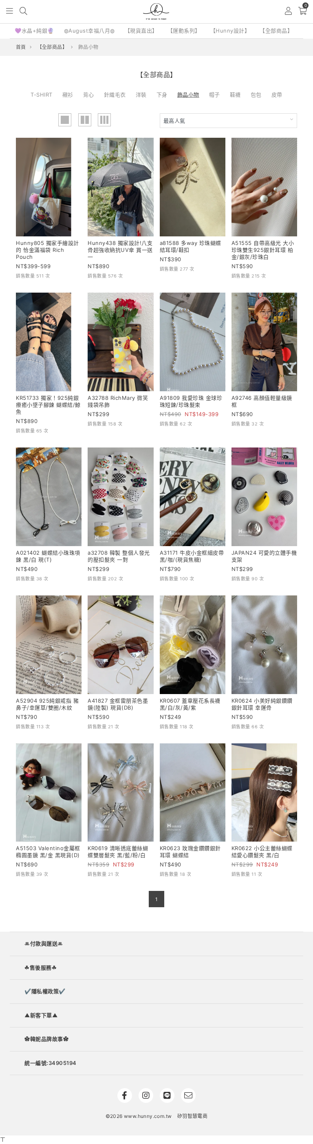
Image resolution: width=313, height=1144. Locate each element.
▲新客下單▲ (40, 1015)
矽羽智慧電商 (192, 1116)
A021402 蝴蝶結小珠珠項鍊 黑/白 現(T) (48, 556)
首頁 (21, 47)
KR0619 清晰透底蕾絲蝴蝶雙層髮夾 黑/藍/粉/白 (118, 851)
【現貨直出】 (141, 30)
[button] (10, 12)
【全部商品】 (276, 30)
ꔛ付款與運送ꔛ (43, 943)
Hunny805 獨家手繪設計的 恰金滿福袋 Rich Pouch (47, 250)
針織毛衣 (115, 94)
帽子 (214, 94)
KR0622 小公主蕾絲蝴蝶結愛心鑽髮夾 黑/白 (262, 851)
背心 (88, 94)
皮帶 (276, 94)
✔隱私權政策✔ (45, 991)
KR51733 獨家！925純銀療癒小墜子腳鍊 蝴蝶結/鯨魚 (48, 405)
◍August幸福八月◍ (89, 30)
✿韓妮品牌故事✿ (46, 1039)
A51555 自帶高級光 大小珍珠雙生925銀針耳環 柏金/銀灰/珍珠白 (262, 250)
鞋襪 (235, 94)
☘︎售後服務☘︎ (40, 967)
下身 (162, 94)
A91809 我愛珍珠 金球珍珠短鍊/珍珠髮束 (191, 401)
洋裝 (141, 94)
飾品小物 (188, 94)
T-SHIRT (42, 94)
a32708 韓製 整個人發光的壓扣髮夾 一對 (119, 556)
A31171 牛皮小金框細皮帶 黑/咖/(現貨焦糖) (192, 556)
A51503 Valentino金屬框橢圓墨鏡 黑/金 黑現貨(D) (48, 851)
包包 (256, 94)
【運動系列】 (184, 30)
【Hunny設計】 (230, 30)
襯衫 (67, 94)
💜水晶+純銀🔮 (34, 30)
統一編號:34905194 (50, 1063)
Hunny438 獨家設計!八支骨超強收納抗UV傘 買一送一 (120, 250)
